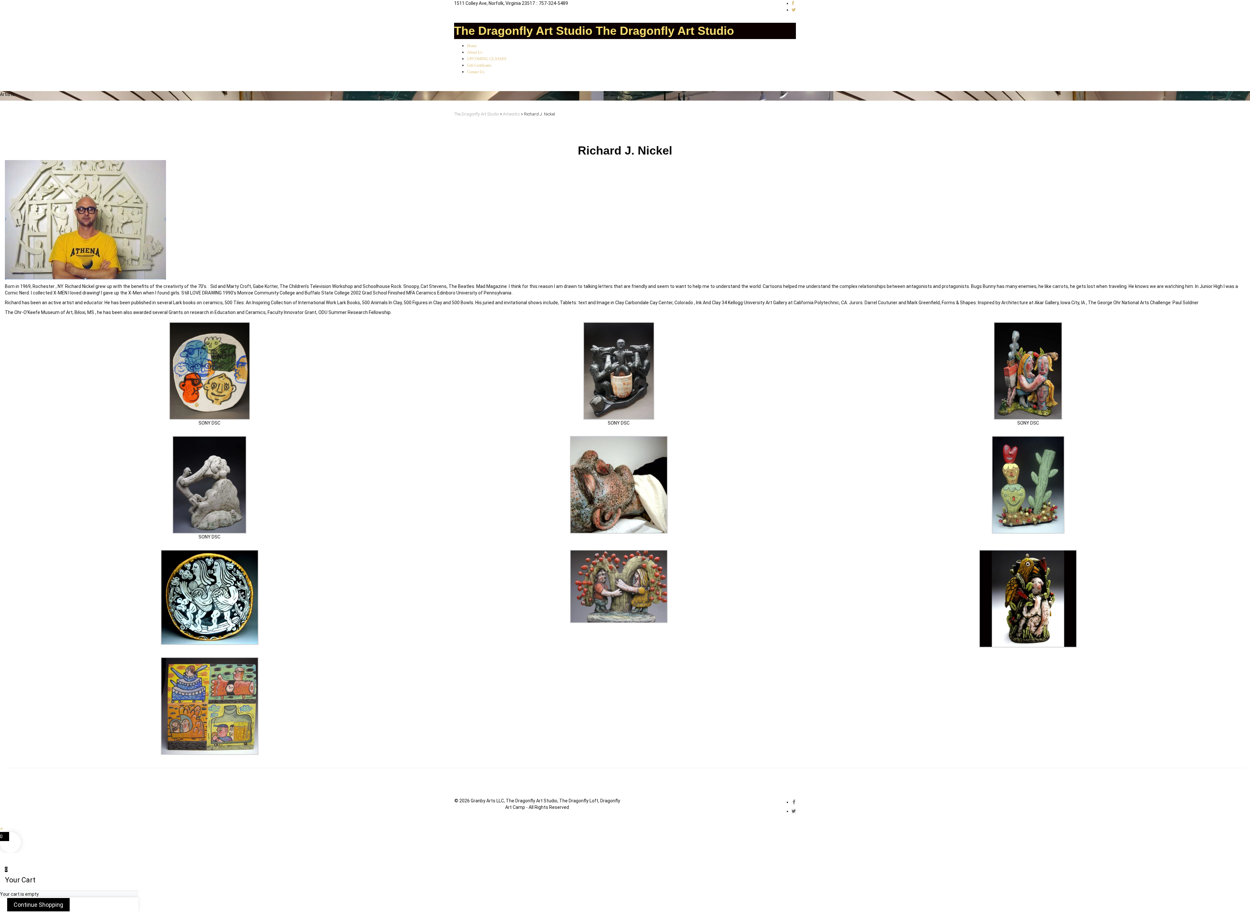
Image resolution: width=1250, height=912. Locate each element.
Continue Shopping (38, 904)
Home (472, 46)
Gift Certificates (479, 65)
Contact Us (475, 72)
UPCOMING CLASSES (487, 59)
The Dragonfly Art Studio (523, 30)
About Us (474, 52)
